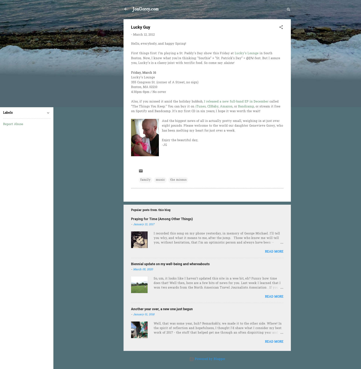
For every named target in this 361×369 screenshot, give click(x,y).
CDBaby (212, 106)
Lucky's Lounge (247, 53)
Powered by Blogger (209, 359)
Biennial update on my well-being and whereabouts (170, 264)
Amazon (226, 106)
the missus (178, 180)
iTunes (200, 106)
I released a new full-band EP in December (236, 102)
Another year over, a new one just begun (162, 309)
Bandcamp (246, 106)
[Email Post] (141, 172)
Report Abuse (13, 124)
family (145, 180)
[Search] (288, 10)
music (160, 180)
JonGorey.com (146, 9)
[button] (281, 28)
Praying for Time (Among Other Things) (162, 219)
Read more (274, 252)
